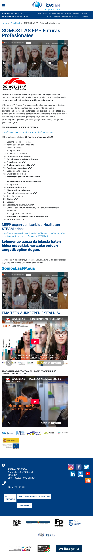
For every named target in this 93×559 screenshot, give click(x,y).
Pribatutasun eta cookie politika (34, 497)
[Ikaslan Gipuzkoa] (46, 6)
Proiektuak (66, 17)
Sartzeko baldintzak (47, 14)
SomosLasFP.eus (18, 268)
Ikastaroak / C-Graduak (77, 14)
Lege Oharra (25, 505)
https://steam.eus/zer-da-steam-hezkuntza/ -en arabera (27, 132)
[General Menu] (4, 6)
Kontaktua (10, 499)
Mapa (85, 17)
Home (4, 23)
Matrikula (61, 14)
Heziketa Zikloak (53, 17)
